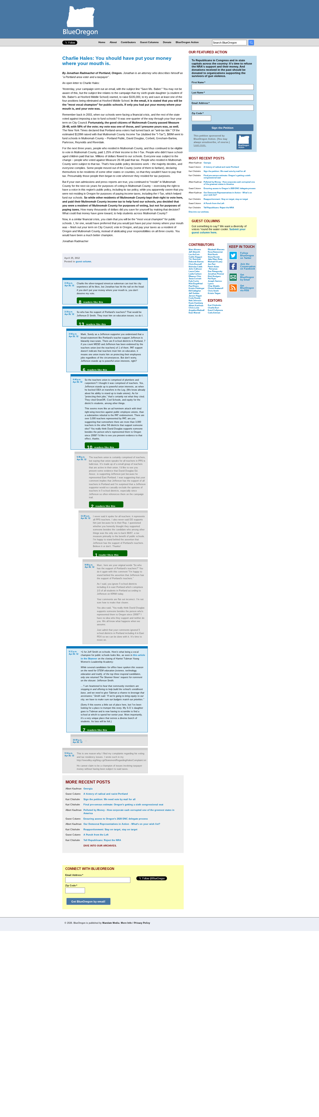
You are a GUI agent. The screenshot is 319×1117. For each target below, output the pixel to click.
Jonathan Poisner (216, 274)
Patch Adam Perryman (213, 268)
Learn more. (200, 145)
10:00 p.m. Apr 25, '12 (77, 741)
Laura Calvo (194, 271)
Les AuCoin (194, 254)
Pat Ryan (212, 279)
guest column (83, 261)
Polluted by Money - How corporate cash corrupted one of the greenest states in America (229, 183)
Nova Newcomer (215, 252)
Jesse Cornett (195, 279)
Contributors (128, 42)
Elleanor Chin (195, 276)
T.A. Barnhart (195, 259)
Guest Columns (149, 42)
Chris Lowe (194, 308)
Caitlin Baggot (195, 257)
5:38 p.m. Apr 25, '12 (81, 458)
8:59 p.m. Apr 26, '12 (89, 566)
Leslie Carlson (195, 274)
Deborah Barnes (196, 262)
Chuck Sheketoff (215, 288)
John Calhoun (195, 269)
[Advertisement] (168, 340)
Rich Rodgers (214, 276)
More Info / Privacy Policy (135, 923)
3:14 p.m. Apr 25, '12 (69, 754)
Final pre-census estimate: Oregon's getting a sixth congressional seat (123, 804)
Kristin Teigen (214, 293)
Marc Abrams (195, 249)
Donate (167, 42)
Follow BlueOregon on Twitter (247, 255)
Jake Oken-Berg (215, 259)
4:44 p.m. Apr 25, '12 (77, 380)
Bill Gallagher (195, 291)
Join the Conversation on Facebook (247, 266)
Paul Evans (194, 286)
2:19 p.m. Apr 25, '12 (69, 313)
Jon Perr (212, 264)
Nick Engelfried (196, 283)
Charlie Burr (213, 308)
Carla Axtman (214, 313)
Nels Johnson (195, 300)
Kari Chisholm (214, 305)
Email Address (74, 875)
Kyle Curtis (194, 281)
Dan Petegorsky (215, 271)
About (113, 42)
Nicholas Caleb (195, 267)
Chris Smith (213, 291)
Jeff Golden (194, 293)
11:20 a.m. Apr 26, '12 (85, 517)
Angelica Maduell (196, 310)
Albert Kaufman (196, 305)
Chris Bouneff (195, 264)
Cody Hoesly (194, 298)
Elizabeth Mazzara (216, 249)
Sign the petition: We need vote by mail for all (109, 799)
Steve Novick (214, 257)
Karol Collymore (215, 310)
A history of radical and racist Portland (105, 794)
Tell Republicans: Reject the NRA (102, 840)
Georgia (87, 788)
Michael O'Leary (215, 262)
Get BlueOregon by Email (247, 277)
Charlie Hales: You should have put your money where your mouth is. (116, 60)
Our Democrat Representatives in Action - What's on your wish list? (121, 824)
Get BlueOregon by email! (88, 901)
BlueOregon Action (187, 42)
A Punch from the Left (95, 835)
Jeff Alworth (194, 252)
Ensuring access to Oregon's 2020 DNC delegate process (115, 819)
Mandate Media (110, 923)
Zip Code (71, 885)
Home (101, 42)
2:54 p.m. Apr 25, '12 (73, 335)
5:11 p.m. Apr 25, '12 (73, 652)
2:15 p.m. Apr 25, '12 (69, 284)
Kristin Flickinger (196, 288)
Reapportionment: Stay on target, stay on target (110, 829)
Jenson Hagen (195, 296)
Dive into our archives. (100, 845)
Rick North (213, 254)
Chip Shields (214, 286)
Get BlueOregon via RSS (247, 288)
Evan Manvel (194, 313)
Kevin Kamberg (196, 303)
